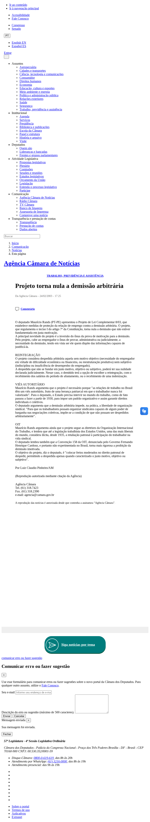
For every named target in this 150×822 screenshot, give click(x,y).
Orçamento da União (32, 180)
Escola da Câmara (31, 130)
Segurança (26, 106)
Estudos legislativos (32, 176)
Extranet (17, 817)
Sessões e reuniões (31, 173)
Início (15, 243)
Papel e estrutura (30, 134)
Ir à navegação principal (24, 8)
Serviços (25, 120)
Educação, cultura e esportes (37, 88)
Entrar (8, 52)
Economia (26, 84)
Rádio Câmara (28, 201)
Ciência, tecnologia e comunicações (41, 74)
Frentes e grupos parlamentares (39, 155)
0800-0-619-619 (44, 758)
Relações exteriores (31, 98)
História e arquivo (31, 137)
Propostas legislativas (33, 162)
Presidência (27, 123)
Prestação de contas (32, 225)
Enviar (6, 716)
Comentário (28, 308)
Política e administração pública (39, 95)
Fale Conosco (20, 18)
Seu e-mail (8, 692)
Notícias (17, 250)
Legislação (26, 183)
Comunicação (20, 246)
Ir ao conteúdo (18, 4)
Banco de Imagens (31, 208)
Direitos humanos (30, 81)
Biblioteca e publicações (34, 127)
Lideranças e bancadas (33, 151)
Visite (23, 141)
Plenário (25, 165)
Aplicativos (19, 813)
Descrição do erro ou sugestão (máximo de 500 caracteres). (38, 712)
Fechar (7, 734)
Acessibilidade (21, 15)
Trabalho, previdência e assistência (41, 109)
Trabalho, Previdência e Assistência (75, 275)
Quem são (26, 148)
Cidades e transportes (33, 70)
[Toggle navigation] (6, 57)
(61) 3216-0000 (57, 761)
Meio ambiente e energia (35, 91)
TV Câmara (27, 204)
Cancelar (19, 716)
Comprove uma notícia (34, 215)
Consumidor (27, 77)
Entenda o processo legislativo (38, 187)
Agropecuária (28, 67)
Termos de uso (21, 810)
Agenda (24, 116)
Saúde (23, 102)
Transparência (28, 222)
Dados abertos (28, 229)
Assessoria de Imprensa (34, 211)
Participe (25, 190)
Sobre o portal (20, 806)
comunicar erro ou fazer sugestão (22, 658)
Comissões (26, 169)
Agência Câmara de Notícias (37, 197)
